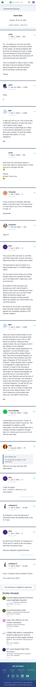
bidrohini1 (16, 655)
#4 (34, 111)
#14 (34, 532)
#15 (34, 564)
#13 (34, 506)
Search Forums (14, 25)
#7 (34, 225)
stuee (13, 20)
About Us (4, 671)
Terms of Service (17, 682)
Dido (10, 446)
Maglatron (9, 639)
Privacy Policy (8, 682)
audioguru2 (12, 505)
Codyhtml (12, 225)
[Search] (29, 2)
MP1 (10, 111)
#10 (34, 411)
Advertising (30, 670)
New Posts (23, 25)
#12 (34, 478)
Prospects (9, 612)
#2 (34, 35)
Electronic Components (20, 602)
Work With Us (21, 671)
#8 (34, 246)
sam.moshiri (10, 653)
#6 (34, 192)
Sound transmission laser (16, 610)
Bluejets (16, 626)
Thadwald (9, 624)
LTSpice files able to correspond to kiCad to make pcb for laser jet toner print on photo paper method (20, 635)
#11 (34, 446)
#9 (34, 325)
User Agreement (27, 682)
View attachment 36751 (11, 578)
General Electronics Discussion (21, 612)
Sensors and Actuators (19, 624)
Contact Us (12, 671)
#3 (34, 85)
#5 (34, 153)
